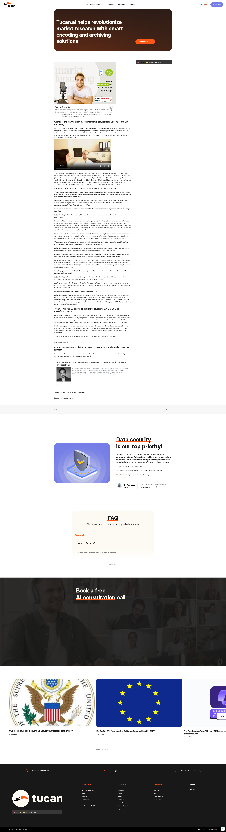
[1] (98, 749)
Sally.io (120, 793)
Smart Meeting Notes (88, 790)
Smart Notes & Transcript (94, 5)
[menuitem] (94, 4)
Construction (85, 799)
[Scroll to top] (222, 825)
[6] (107, 749)
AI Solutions (110, 5)
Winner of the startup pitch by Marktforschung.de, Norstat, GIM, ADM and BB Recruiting (84, 110)
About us (156, 790)
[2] (101, 749)
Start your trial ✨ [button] (145, 41)
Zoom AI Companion (123, 806)
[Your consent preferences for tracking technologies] (223, 829)
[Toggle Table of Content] (110, 107)
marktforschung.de (63, 311)
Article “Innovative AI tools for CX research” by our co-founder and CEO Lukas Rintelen (84, 114)
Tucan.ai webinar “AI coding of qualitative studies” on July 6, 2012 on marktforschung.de (84, 112)
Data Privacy (157, 799)
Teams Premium (122, 803)
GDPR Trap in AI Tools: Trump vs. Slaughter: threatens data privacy (41, 731)
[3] (102, 749)
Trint (119, 815)
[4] (104, 749)
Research (84, 796)
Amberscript (121, 812)
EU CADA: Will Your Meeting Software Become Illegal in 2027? (126, 731)
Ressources (85, 809)
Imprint (156, 803)
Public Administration (88, 803)
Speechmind (121, 790)
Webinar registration (61, 342)
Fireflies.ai (121, 799)
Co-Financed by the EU (88, 806)
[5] (105, 749)
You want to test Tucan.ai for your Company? (73, 116)
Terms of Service (158, 796)
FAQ (155, 793)
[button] (216, 4)
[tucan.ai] (9, 4)
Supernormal (121, 809)
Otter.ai (120, 796)
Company (132, 5)
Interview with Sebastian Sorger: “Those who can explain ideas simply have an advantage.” (85, 188)
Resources (122, 5)
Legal (83, 793)
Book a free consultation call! (64, 398)
